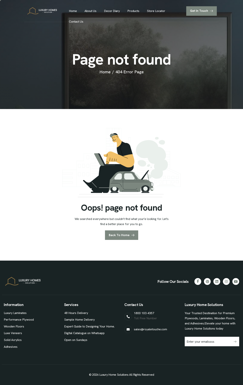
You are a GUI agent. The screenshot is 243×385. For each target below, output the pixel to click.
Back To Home (119, 235)
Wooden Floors (14, 326)
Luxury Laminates (15, 313)
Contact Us (76, 22)
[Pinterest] (207, 281)
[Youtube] (235, 281)
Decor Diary (112, 11)
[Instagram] (226, 281)
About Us (90, 11)
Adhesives (10, 347)
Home (73, 11)
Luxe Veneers (13, 333)
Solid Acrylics (13, 340)
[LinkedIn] (216, 281)
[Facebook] (197, 281)
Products (133, 11)
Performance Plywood (19, 320)
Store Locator (156, 11)
